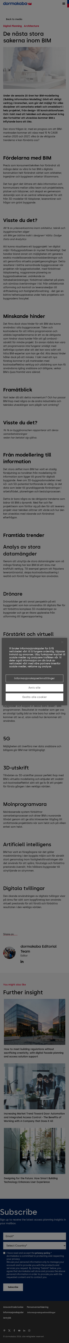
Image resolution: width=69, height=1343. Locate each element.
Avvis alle (34, 687)
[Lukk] (62, 642)
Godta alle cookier (34, 697)
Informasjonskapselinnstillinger (34, 678)
